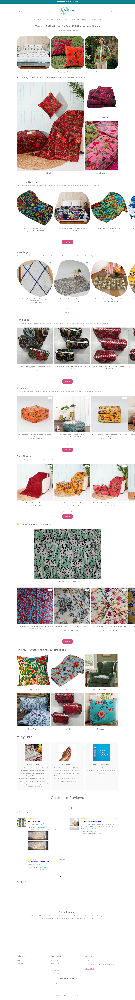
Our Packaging (55, 973)
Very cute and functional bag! (91, 821)
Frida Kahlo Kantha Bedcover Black (35, 228)
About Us (19, 960)
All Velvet (49, 173)
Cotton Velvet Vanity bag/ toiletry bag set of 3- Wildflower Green (35, 367)
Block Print (32, 729)
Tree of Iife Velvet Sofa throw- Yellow (72, 502)
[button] (19, 11)
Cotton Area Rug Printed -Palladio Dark (72, 299)
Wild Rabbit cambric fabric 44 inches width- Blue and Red (35, 626)
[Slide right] (72, 237)
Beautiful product (34, 821)
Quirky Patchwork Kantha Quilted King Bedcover (72, 228)
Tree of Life (66, 690)
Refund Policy (55, 960)
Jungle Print (66, 729)
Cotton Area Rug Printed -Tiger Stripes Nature (109, 299)
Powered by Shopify (74, 995)
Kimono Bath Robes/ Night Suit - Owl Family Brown (42, 870)
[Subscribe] (82, 984)
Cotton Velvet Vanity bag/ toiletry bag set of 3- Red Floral (109, 366)
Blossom (100, 729)
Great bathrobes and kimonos (38, 861)
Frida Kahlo (32, 690)
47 (73, 876)
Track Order (20, 963)
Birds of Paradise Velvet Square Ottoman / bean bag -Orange (35, 435)
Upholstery (100, 173)
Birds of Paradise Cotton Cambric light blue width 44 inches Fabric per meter (109, 627)
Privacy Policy (55, 963)
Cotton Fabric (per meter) (66, 581)
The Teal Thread (65, 995)
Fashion (100, 72)
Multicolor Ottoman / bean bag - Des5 (72, 434)
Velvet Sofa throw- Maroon (34, 502)
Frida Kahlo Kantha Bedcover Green (109, 228)
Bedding (32, 72)
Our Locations (89, 968)
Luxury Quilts (100, 117)
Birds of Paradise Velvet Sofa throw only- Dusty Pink (109, 502)
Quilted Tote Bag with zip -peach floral (91, 833)
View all (67, 242)
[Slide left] (63, 237)
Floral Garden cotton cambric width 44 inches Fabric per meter (72, 627)
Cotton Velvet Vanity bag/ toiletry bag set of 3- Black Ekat (72, 366)
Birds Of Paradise (100, 690)
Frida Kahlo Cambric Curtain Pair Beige (39, 829)
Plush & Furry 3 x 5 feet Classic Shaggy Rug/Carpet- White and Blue (35, 299)
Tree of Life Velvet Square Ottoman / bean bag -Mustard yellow (109, 435)
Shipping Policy (55, 970)
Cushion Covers (66, 72)
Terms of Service (56, 967)
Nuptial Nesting (67, 912)
